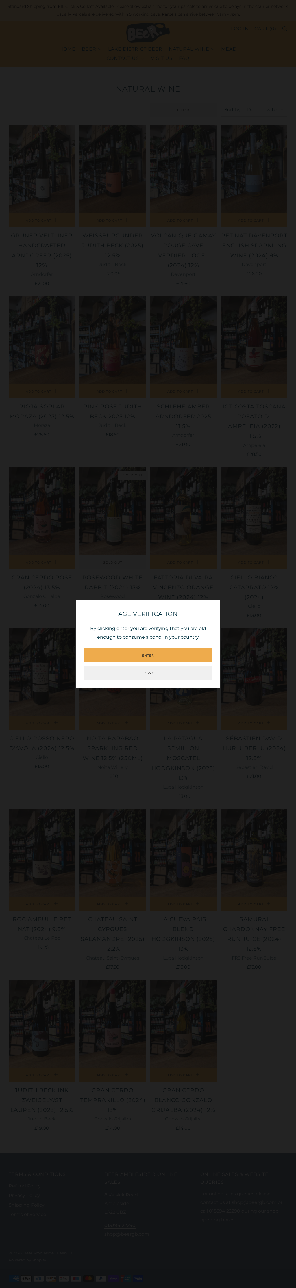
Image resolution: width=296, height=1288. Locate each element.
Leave (148, 673)
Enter (148, 655)
